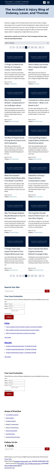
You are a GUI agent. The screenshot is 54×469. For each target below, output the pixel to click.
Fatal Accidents (36, 83)
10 (32, 47)
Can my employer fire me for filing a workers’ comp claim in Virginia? (24, 327)
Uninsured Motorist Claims (38, 270)
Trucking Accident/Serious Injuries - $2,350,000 (21, 353)
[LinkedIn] (10, 446)
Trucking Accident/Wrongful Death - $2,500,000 (21, 349)
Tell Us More (7, 314)
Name (6, 304)
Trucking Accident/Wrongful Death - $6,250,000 (21, 346)
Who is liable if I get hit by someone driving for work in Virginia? (22, 330)
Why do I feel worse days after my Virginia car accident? (20, 333)
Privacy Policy (8, 459)
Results (8, 343)
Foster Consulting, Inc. (40, 461)
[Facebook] (5, 446)
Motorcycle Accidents (37, 159)
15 (40, 47)
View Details (7, 337)
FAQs (7, 323)
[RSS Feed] (13, 446)
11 (35, 47)
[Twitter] (8, 446)
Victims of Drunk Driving (13, 159)
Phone (6, 306)
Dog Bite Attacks (10, 434)
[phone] (44, 2)
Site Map (6, 468)
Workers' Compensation (14, 121)
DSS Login (12, 468)
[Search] (47, 291)
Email (6, 308)
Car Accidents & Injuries (37, 121)
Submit (9, 317)
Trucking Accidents (13, 83)
